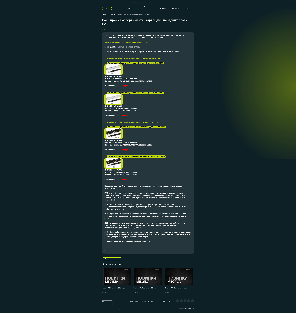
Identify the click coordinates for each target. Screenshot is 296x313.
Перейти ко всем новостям (112, 259)
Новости (129, 8)
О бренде (162, 8)
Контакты (186, 8)
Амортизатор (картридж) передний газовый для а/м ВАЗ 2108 (135, 63)
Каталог (107, 8)
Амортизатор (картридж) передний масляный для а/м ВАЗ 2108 (136, 127)
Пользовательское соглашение (186, 308)
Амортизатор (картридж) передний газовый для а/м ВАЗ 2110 (135, 93)
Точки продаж (175, 8)
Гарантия (118, 8)
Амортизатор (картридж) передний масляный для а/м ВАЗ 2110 (136, 156)
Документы (150, 301)
